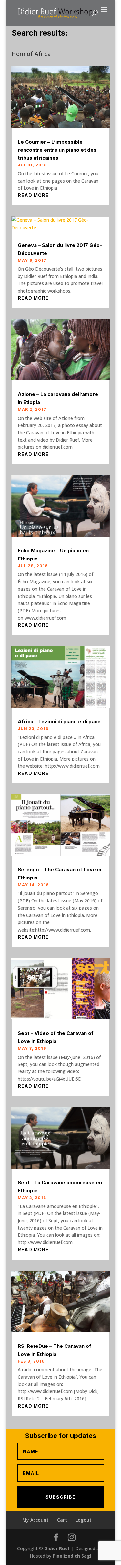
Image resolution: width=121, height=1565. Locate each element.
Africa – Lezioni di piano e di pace (59, 722)
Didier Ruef (57, 1548)
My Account (35, 1520)
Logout (84, 1520)
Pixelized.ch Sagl (72, 1556)
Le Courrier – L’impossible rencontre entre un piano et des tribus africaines (57, 150)
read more (33, 195)
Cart (62, 1520)
